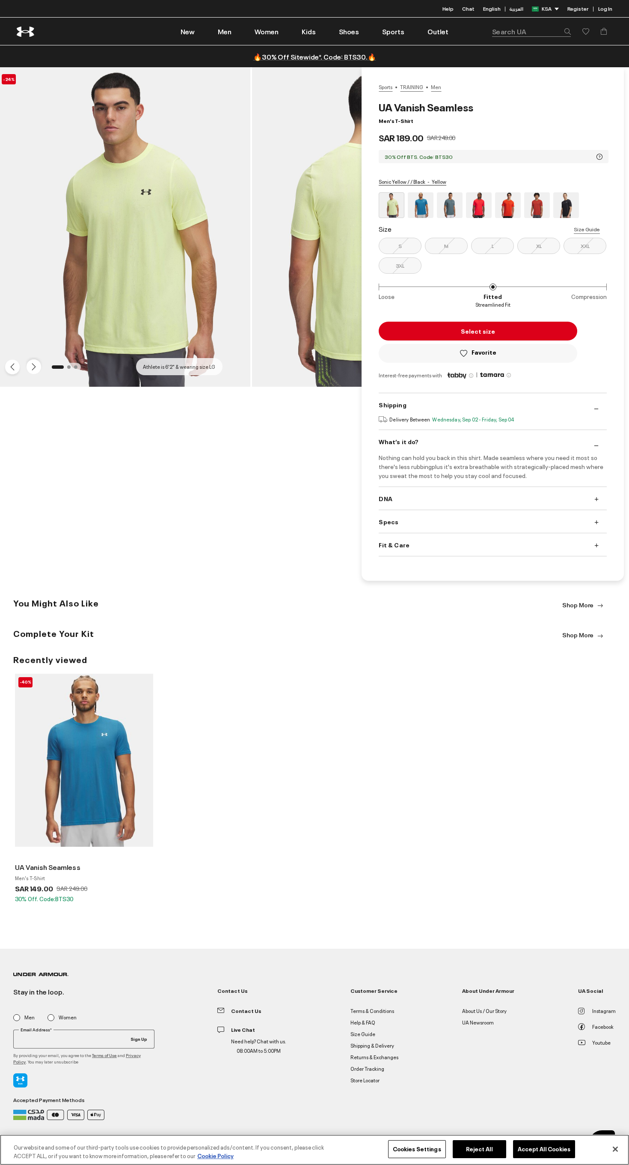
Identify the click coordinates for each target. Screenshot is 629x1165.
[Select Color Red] (479, 205)
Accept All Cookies (544, 1149)
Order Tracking (367, 1068)
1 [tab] (56, 369)
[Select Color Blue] (420, 205)
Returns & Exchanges (374, 1056)
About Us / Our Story (484, 1010)
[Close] (615, 1149)
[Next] (32, 366)
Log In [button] (605, 8)
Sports (385, 87)
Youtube (601, 1042)
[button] (224, 31)
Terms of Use (104, 1055)
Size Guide (587, 229)
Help (448, 8)
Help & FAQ (362, 1022)
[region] (314, 1150)
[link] (187, 31)
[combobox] (531, 31)
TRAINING (411, 87)
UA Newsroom (478, 1022)
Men (436, 87)
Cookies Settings (417, 1149)
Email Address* (36, 1030)
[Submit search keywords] (565, 31)
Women (68, 1017)
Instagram (604, 1010)
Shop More (578, 604)
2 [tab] (71, 369)
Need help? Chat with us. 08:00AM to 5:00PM (258, 1045)
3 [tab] (78, 369)
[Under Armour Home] (26, 31)
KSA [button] (546, 8)
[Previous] (10, 366)
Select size (478, 331)
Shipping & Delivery (372, 1045)
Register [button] (577, 8)
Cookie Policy (215, 1155)
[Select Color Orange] (508, 205)
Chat (468, 8)
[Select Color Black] (566, 205)
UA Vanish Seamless (47, 867)
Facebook (603, 1026)
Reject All (479, 1149)
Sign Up (139, 1039)
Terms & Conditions (372, 1010)
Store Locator (365, 1080)
